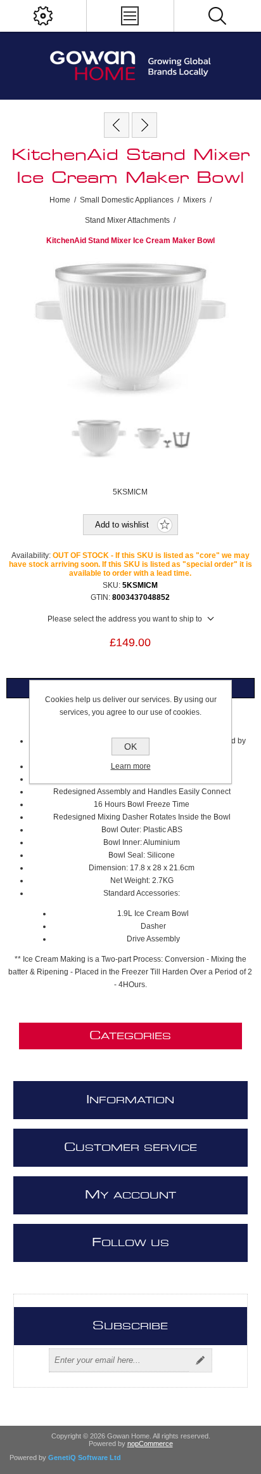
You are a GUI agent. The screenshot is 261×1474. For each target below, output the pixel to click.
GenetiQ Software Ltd (84, 1457)
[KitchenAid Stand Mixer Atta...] (116, 125)
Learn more (131, 766)
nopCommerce (150, 1443)
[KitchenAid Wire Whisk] (144, 125)
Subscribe (200, 1360)
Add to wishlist (122, 524)
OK (130, 746)
